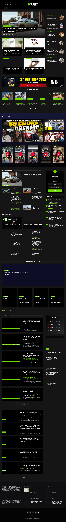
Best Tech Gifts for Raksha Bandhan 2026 (51, 17)
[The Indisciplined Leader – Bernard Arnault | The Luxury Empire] (6, 253)
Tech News (28, 38)
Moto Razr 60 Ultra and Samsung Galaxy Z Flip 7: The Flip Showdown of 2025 (32, 338)
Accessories (29, 103)
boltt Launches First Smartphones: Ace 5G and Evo (56, 212)
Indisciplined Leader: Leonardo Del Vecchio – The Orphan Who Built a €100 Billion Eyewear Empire (36, 234)
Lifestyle (4, 419)
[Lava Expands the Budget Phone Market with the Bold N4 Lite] (12, 63)
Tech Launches (7, 71)
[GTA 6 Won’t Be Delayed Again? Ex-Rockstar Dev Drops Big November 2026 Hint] (61, 374)
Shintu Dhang (50, 28)
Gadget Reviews (33, 89)
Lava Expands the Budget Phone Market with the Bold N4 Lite (11, 69)
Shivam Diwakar (26, 360)
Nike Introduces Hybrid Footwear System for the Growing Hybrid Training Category (30, 414)
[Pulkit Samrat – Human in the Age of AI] (9, 292)
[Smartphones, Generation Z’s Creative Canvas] (48, 275)
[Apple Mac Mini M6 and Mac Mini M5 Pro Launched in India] (34, 63)
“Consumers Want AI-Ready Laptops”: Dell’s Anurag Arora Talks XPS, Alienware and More (41, 300)
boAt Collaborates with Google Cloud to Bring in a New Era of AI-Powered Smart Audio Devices (33, 50)
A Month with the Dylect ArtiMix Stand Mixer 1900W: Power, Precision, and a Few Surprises (52, 60)
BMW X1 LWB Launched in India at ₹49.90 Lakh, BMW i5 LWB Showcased (37, 197)
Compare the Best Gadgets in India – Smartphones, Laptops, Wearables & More (16, 328)
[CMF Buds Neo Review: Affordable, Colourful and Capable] (45, 96)
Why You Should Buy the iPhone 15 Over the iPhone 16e (31, 390)
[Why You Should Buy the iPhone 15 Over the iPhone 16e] (11, 393)
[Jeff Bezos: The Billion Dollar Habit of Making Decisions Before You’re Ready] (6, 243)
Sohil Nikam (48, 103)
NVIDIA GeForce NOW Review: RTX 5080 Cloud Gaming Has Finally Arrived (51, 358)
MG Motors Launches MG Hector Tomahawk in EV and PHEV (33, 175)
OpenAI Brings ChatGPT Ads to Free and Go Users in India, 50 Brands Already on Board (12, 50)
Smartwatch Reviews (19, 103)
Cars (33, 209)
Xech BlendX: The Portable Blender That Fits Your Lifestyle (51, 34)
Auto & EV (33, 192)
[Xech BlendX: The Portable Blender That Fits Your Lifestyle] (61, 34)
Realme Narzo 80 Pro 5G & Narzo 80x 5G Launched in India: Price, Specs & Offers (31, 355)
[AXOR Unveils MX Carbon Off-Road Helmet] (6, 207)
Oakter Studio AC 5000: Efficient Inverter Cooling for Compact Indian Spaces (52, 51)
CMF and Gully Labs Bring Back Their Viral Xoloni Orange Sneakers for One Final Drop (29, 440)
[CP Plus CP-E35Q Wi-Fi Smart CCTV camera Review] (33, 96)
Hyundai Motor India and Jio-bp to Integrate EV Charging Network (15, 190)
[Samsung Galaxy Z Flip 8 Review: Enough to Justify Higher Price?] (7, 96)
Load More (32, 108)
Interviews (6, 270)
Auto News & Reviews (7, 170)
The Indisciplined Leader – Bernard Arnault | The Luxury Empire (16, 253)
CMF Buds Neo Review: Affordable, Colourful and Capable (45, 101)
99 (10, 310)
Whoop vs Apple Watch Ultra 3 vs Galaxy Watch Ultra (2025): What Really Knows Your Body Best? (31, 321)
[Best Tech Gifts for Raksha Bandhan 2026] (61, 17)
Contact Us (38, 515)
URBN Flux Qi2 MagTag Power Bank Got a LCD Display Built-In (52, 43)
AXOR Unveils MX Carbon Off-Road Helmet (16, 207)
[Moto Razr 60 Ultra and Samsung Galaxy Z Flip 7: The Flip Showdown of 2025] (11, 339)
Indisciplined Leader (7, 214)
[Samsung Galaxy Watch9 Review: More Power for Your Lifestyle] (58, 96)
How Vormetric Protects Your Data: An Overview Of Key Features (36, 502)
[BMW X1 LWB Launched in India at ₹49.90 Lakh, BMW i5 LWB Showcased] (27, 197)
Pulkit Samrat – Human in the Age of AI (8, 299)
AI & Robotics (6, 38)
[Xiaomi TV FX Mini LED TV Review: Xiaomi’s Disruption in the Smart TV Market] (61, 25)
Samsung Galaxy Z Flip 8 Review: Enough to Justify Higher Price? (7, 101)
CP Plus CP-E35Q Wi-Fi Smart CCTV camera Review (32, 101)
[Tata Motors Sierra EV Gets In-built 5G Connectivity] (27, 190)
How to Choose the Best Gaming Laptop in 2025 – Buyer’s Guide (54, 351)
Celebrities (6, 296)
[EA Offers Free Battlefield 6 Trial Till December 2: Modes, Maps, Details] (61, 381)
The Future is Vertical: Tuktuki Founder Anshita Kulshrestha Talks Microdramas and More (56, 300)
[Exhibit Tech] (33, 4)
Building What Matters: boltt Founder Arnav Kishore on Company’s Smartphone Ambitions (24, 300)
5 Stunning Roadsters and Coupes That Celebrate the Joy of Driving (37, 207)
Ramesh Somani (34, 238)
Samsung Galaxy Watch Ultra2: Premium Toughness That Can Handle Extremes (20, 101)
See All (40, 170)
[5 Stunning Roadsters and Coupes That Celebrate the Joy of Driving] (27, 207)
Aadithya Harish (53, 368)
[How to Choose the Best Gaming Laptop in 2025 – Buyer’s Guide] (55, 345)
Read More (25, 184)
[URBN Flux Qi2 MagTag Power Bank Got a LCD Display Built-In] (61, 43)
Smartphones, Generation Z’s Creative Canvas (16, 273)
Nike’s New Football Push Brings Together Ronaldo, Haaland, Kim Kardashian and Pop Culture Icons (29, 452)
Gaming (47, 368)
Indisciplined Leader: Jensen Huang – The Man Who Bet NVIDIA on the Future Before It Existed (12, 226)
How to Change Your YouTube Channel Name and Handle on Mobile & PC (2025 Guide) (55, 218)
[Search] (61, 8)
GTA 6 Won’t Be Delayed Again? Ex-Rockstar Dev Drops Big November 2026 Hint (52, 373)
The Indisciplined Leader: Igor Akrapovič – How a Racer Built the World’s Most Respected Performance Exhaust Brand (37, 244)
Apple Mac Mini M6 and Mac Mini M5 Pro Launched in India (34, 69)
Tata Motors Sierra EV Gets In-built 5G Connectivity (36, 190)
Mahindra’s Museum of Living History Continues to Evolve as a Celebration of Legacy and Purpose (30, 465)
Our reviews (4, 493)
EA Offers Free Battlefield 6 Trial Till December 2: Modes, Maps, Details (51, 380)
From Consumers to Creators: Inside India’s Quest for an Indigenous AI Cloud (35, 496)
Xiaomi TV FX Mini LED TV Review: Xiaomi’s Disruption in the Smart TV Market (52, 25)
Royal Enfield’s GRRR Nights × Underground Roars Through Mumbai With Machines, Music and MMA (16, 198)
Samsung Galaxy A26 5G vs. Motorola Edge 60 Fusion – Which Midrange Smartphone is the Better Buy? (32, 373)
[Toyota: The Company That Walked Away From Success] (27, 253)
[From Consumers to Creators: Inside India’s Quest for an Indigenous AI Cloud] (26, 496)
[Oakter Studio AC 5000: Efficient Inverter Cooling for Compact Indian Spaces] (61, 51)
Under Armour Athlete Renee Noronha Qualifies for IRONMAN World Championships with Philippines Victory (30, 427)
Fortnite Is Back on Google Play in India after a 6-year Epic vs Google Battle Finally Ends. (52, 365)
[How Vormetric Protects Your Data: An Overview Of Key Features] (26, 503)
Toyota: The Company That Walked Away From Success (37, 253)
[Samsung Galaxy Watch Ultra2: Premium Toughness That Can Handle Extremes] (20, 96)
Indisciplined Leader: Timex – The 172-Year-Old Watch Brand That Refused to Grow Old (16, 234)
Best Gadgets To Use (51, 15)
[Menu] (2, 8)
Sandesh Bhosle (26, 379)
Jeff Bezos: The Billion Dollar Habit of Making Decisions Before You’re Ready (16, 244)
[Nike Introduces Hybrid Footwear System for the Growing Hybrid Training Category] (10, 415)
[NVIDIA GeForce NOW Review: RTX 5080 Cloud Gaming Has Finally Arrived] (61, 359)
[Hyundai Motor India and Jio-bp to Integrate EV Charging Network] (6, 190)
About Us (27, 515)
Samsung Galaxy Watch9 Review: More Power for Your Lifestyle (58, 101)
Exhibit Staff (5, 34)
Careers (32, 515)
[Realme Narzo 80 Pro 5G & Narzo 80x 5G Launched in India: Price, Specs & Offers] (11, 356)
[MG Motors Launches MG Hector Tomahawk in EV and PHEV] (23, 24)
